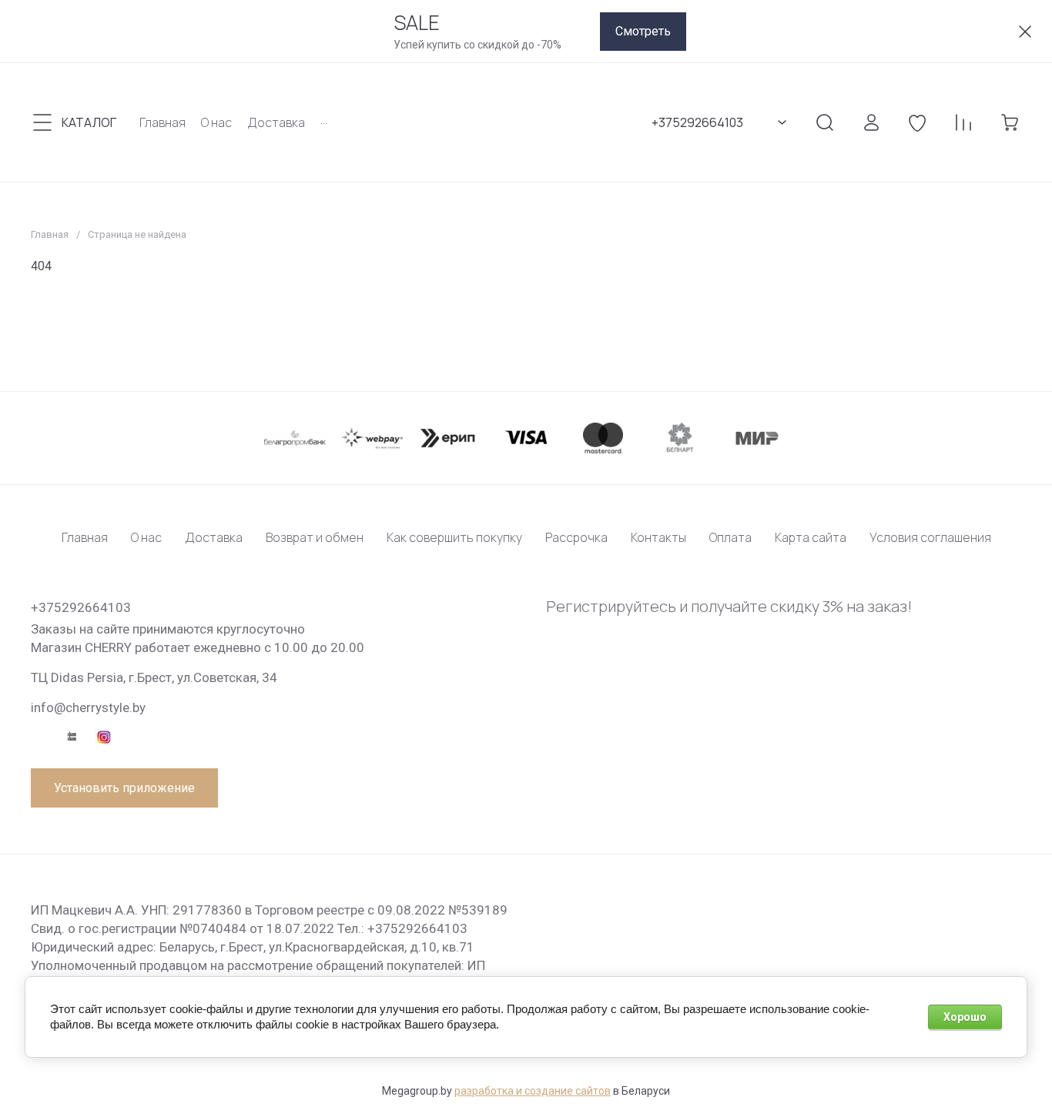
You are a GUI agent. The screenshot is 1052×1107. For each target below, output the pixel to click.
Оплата (730, 537)
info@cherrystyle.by (88, 707)
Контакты (658, 537)
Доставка (214, 537)
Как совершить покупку (454, 537)
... (323, 119)
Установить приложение (124, 788)
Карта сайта (810, 537)
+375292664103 (697, 122)
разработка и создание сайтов (532, 1091)
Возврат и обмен (315, 537)
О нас (146, 537)
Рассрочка (576, 537)
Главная (50, 234)
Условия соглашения (930, 537)
